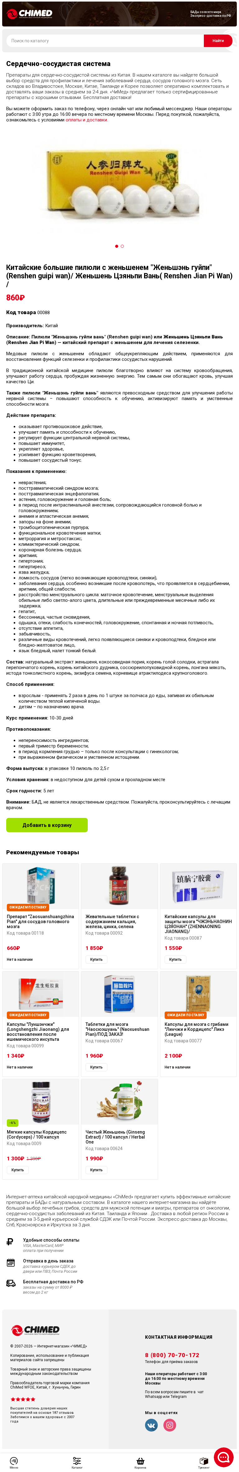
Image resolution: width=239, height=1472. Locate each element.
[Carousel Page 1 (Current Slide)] (116, 246)
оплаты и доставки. (87, 120)
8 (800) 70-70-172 (172, 1355)
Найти (218, 40)
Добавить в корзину (47, 825)
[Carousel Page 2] (122, 246)
